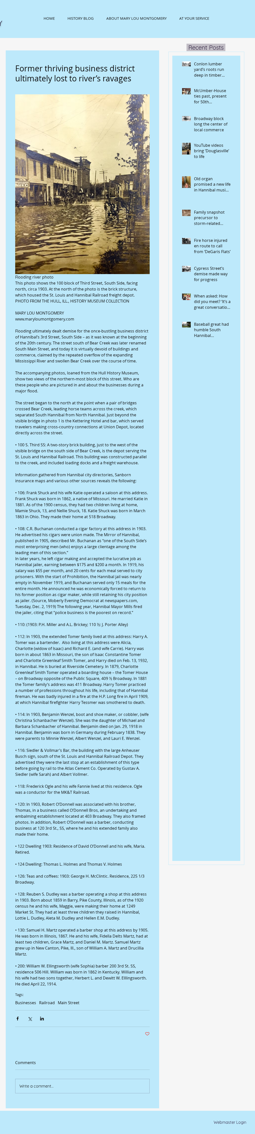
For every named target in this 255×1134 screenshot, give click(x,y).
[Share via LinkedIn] (42, 1018)
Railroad (47, 1002)
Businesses (25, 1002)
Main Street (68, 1002)
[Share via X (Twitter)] (29, 1018)
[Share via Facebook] (17, 1018)
